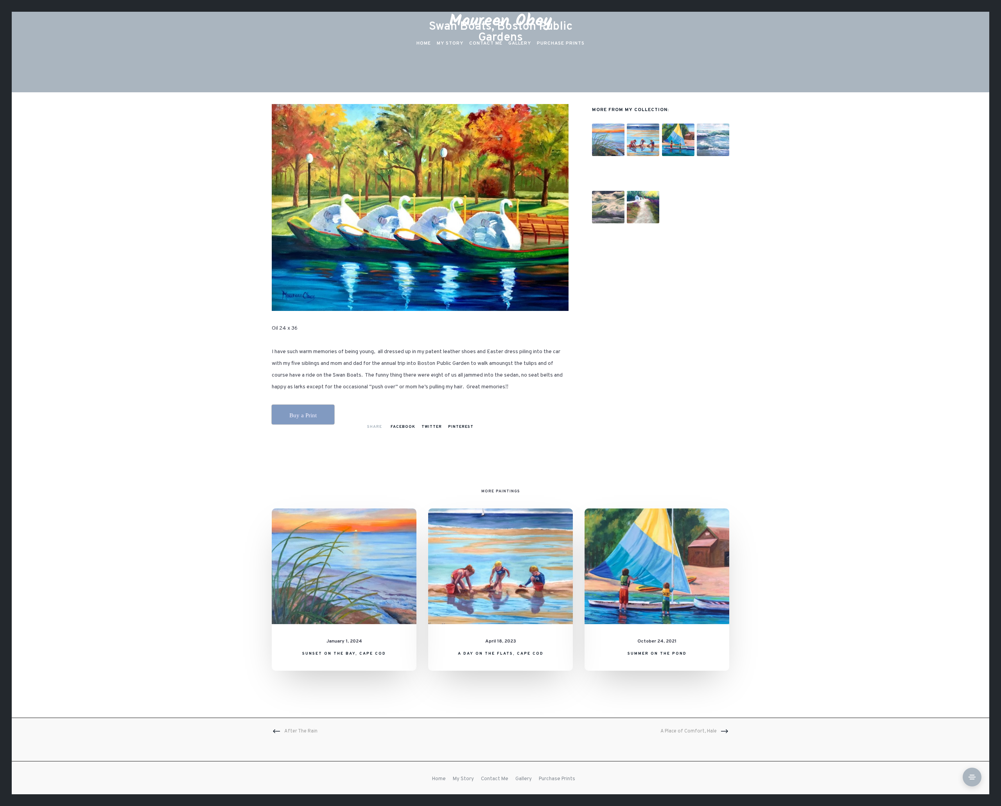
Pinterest (461, 426)
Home (439, 779)
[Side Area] (972, 777)
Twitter (432, 426)
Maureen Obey (500, 21)
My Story (463, 779)
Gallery (523, 779)
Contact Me (494, 779)
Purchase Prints (557, 779)
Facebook (403, 426)
